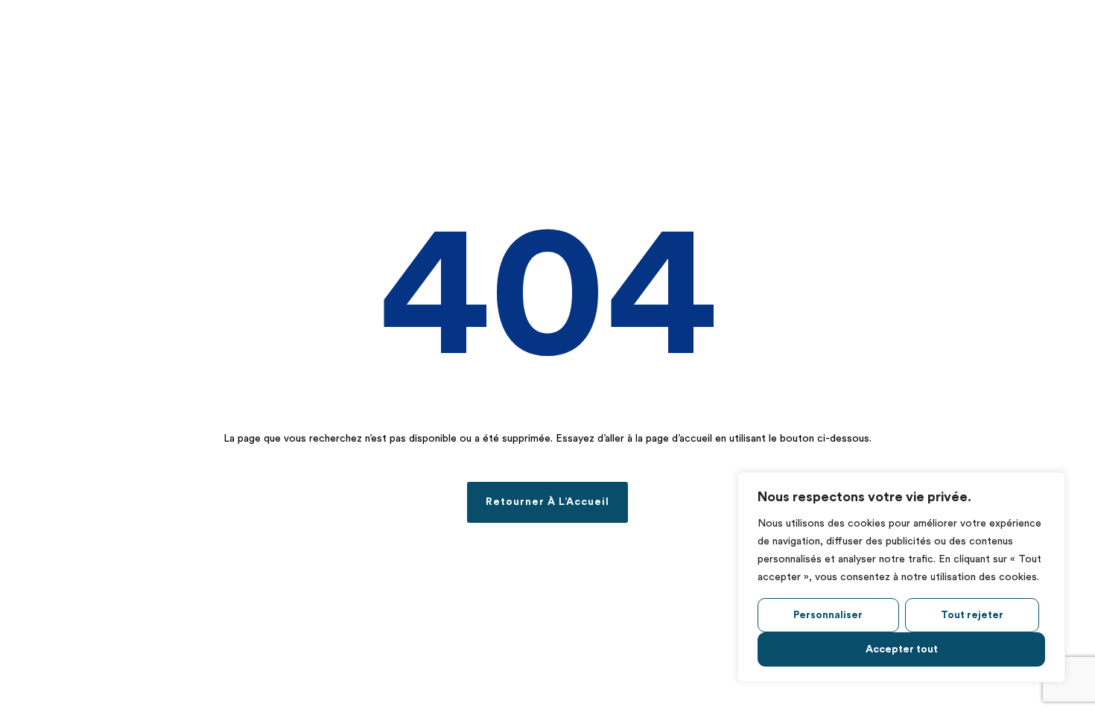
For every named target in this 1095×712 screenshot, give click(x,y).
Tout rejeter (972, 615)
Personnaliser (828, 615)
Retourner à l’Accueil (547, 502)
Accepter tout (902, 649)
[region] (901, 577)
